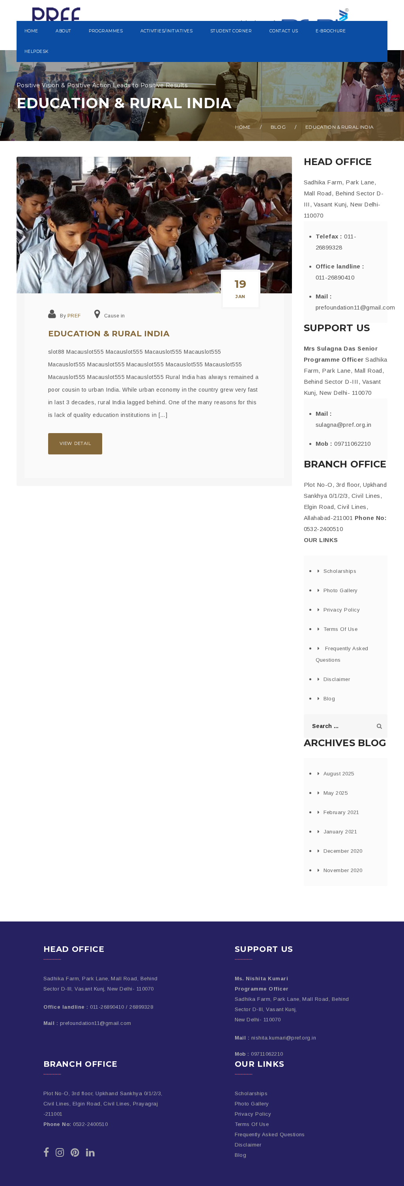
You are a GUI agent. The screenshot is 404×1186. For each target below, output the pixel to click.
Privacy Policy (342, 610)
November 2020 (343, 870)
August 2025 (339, 774)
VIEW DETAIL (75, 443)
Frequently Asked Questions (270, 1134)
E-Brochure (331, 31)
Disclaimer (337, 679)
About (63, 31)
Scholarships (340, 571)
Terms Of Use (341, 629)
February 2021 (341, 812)
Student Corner (231, 31)
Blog (278, 127)
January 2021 (340, 832)
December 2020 (343, 851)
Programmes (106, 31)
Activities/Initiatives (166, 31)
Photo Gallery (341, 590)
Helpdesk (36, 51)
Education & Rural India (108, 333)
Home (31, 31)
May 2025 (336, 793)
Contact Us (283, 31)
